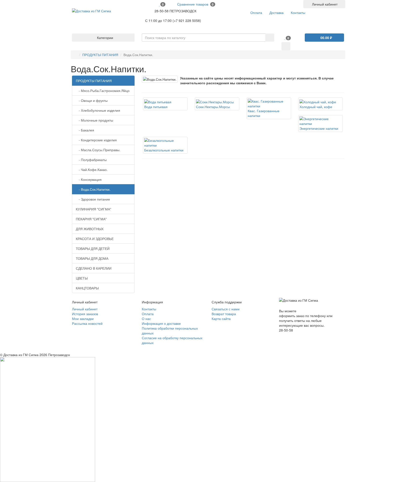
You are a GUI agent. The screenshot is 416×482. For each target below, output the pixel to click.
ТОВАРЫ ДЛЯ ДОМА (92, 258)
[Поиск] (269, 37)
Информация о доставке (161, 323)
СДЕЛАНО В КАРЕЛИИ (93, 268)
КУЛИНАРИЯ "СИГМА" (93, 209)
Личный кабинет (85, 308)
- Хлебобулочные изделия (98, 110)
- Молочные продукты (94, 120)
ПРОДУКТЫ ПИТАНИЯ (100, 54)
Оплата (148, 313)
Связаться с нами (226, 308)
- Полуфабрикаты (91, 159)
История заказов (85, 313)
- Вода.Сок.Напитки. (93, 189)
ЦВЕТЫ (82, 278)
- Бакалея (85, 130)
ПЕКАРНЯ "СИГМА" (91, 218)
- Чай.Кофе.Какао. (92, 169)
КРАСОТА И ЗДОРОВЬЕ (95, 238)
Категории (104, 37)
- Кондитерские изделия (96, 139)
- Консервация (89, 179)
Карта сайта (221, 318)
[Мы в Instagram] (284, 334)
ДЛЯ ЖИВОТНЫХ (90, 228)
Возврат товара (224, 313)
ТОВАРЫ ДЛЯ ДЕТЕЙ (93, 248)
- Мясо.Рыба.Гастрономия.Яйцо (103, 90)
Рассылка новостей (87, 323)
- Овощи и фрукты (92, 100)
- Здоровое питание (93, 199)
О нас (146, 318)
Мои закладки (83, 318)
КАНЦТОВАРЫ (87, 288)
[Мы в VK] (280, 334)
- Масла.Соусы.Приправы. (98, 149)
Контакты (149, 308)
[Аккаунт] (285, 46)
